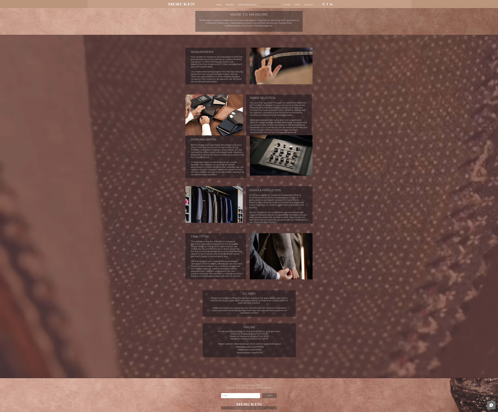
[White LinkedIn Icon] (331, 4)
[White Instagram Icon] (323, 4)
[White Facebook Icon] (327, 4)
